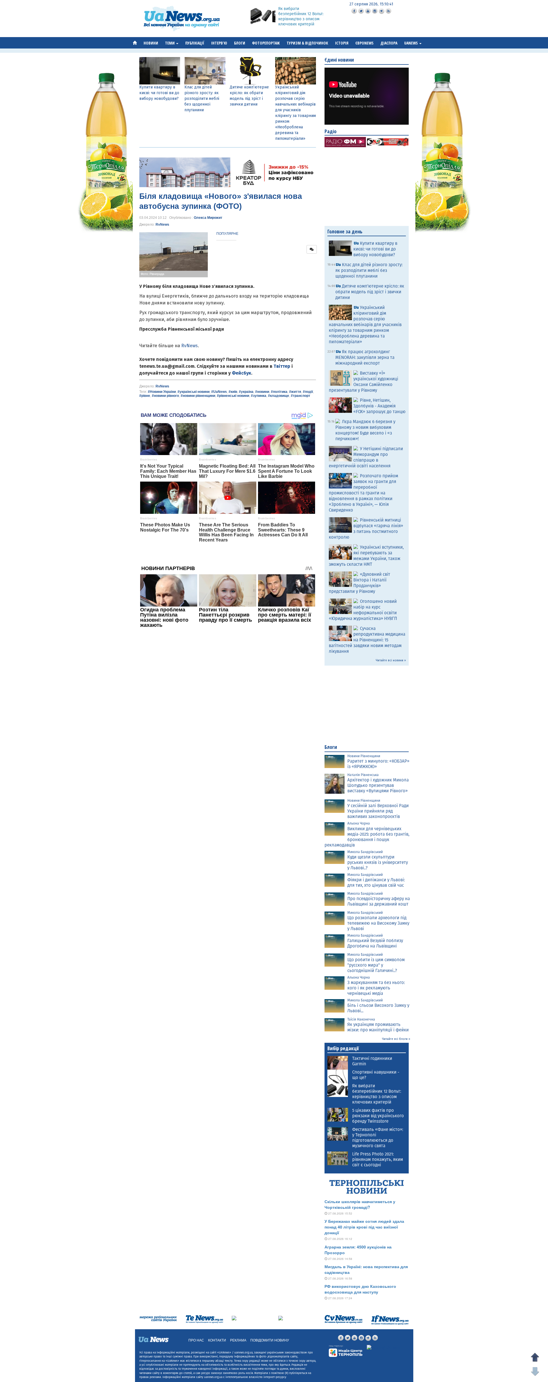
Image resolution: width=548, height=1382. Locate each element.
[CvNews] (343, 1319)
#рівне (144, 396)
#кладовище (278, 396)
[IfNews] (390, 1320)
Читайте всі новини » (391, 660)
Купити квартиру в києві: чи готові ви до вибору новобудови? (159, 93)
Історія (341, 43)
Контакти (217, 1340)
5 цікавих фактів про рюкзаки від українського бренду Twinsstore (378, 1116)
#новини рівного (165, 396)
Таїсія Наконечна (361, 1019)
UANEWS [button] (411, 43)
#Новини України (162, 392)
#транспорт (300, 396)
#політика (279, 392)
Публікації (194, 43)
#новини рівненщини (198, 396)
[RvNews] (234, 1317)
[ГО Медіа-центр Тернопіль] (345, 1350)
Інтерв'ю (219, 43)
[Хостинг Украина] (383, 1347)
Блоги (239, 43)
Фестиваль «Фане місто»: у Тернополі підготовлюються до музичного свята (377, 1137)
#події (308, 392)
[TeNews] (204, 1319)
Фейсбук (241, 373)
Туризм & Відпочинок (307, 43)
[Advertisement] (227, 708)
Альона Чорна (358, 823)
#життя (295, 392)
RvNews (162, 225)
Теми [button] (170, 43)
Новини (151, 43)
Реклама (238, 1340)
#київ (233, 392)
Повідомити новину (269, 1340)
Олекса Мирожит (208, 218)
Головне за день (344, 231)
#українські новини (193, 392)
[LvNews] (280, 1317)
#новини (262, 392)
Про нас (196, 1340)
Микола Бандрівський (365, 852)
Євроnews (364, 43)
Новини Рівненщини (363, 756)
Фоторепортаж (266, 43)
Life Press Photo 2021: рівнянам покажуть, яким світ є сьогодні (377, 1159)
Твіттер (281, 366)
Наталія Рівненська (363, 775)
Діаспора (388, 43)
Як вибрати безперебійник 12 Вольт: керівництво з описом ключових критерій (300, 16)
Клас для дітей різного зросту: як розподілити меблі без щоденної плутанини (201, 98)
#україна (246, 392)
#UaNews (219, 392)
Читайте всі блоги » (396, 1039)
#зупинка (258, 396)
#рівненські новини (233, 396)
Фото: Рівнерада (152, 274)
